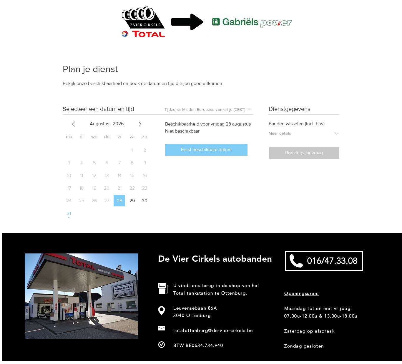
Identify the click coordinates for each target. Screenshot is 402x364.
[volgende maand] (140, 124)
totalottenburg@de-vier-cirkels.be (213, 330)
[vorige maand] (73, 124)
